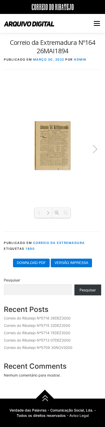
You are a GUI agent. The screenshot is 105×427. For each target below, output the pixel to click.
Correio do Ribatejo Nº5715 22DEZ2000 (37, 325)
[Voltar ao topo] (45, 399)
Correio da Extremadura (59, 243)
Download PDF (31, 263)
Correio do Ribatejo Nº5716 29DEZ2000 (37, 318)
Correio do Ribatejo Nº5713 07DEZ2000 (37, 340)
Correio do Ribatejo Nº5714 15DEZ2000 (37, 333)
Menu (96, 23)
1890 (30, 249)
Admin (80, 59)
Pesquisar (12, 280)
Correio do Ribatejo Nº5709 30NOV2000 (38, 347)
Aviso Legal (79, 415)
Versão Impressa (71, 263)
